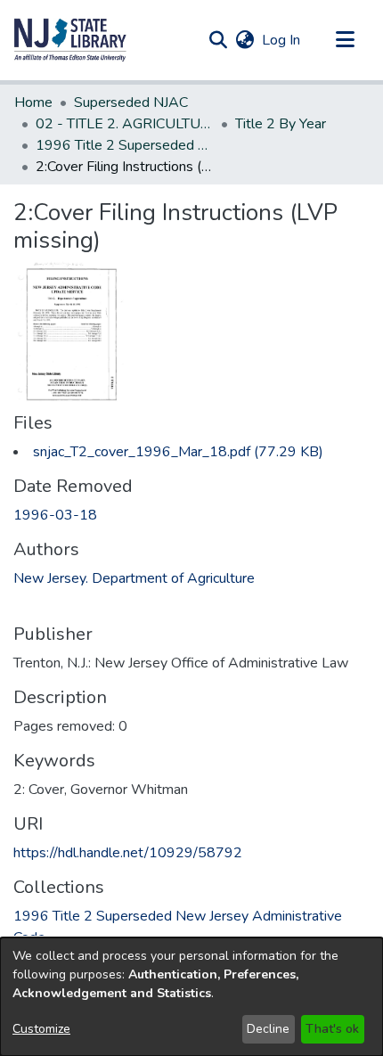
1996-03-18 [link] (55, 515)
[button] (70, 40)
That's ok (332, 1028)
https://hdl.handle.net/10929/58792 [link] (127, 853)
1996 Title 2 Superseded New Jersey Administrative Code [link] (125, 145)
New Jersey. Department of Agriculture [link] (134, 578)
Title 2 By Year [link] (280, 124)
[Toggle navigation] (345, 40)
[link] (178, 452)
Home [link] (33, 102)
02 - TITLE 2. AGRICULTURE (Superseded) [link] (125, 124)
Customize (41, 1028)
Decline (268, 1028)
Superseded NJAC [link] (131, 102)
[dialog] (191, 996)
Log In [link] (282, 40)
